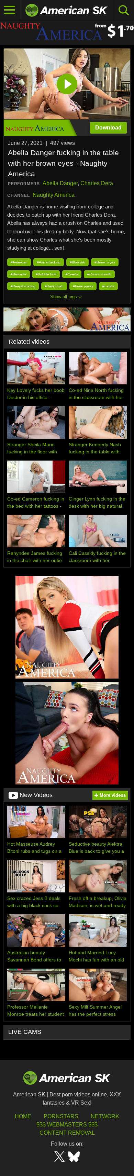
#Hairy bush (54, 286)
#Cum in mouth (99, 274)
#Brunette (18, 274)
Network (105, 1116)
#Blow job (77, 262)
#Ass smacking (48, 262)
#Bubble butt (46, 274)
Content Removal (67, 1133)
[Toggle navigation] (10, 10)
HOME (23, 1116)
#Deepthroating (23, 286)
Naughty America (54, 195)
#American (19, 262)
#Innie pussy (83, 286)
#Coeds (72, 274)
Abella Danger (60, 183)
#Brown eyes (104, 262)
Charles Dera (96, 183)
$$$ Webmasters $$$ (67, 1124)
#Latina (108, 286)
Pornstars (61, 1116)
